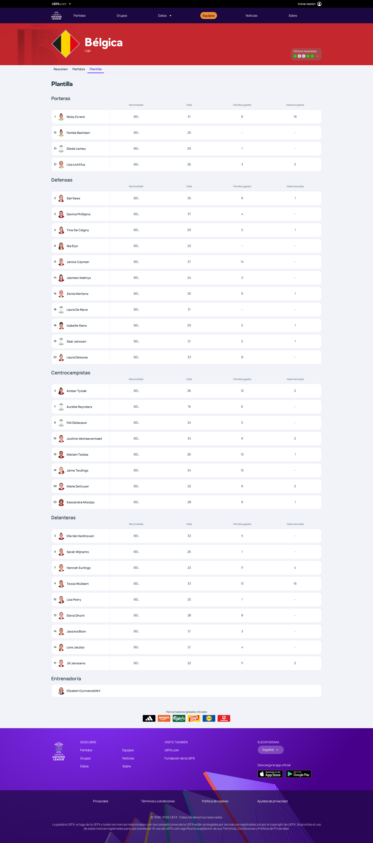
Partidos (78, 69)
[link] (79, 15)
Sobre (126, 766)
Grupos (85, 758)
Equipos (128, 750)
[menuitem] (90, 15)
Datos (84, 766)
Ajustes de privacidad (272, 801)
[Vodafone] (224, 718)
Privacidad (100, 801)
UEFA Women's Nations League (56, 15)
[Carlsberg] (179, 718)
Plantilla (96, 69)
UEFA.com (172, 750)
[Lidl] (209, 718)
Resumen (61, 69)
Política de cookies (215, 801)
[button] (165, 15)
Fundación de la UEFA (180, 758)
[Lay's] (194, 718)
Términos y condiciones (158, 801)
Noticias (128, 758)
